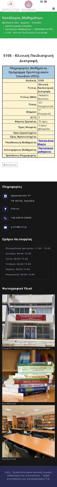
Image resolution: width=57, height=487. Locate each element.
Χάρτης (15, 208)
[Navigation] (53, 8)
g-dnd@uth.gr (19, 227)
